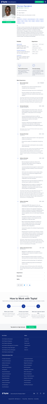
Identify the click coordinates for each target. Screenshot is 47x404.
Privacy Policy (24, 398)
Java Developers (5, 386)
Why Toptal (26, 339)
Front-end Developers (6, 360)
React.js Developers (28, 373)
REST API (37, 21)
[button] (31, 80)
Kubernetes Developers (28, 360)
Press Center (26, 343)
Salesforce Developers (28, 378)
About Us (26, 349)
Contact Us (26, 341)
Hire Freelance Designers (7, 341)
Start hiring (31, 327)
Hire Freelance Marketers (7, 343)
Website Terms (30, 398)
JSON (22, 21)
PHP (37, 19)
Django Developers (6, 376)
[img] (23, 7)
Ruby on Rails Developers (29, 376)
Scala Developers (27, 380)
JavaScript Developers (28, 358)
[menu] (45, 2)
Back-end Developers (31, 19)
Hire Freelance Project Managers (8, 347)
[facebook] (27, 285)
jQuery (42, 21)
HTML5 (26, 21)
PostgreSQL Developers (28, 369)
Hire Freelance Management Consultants (10, 345)
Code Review (19, 19)
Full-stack (24, 19)
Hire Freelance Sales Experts (7, 352)
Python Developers (27, 371)
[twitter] (24, 285)
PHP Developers (27, 367)
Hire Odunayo (8, 22)
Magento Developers (28, 363)
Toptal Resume (27, 345)
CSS (23, 22)
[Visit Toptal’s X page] (37, 393)
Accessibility (36, 398)
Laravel (18, 21)
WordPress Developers (28, 384)
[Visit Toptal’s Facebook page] (40, 393)
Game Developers (5, 380)
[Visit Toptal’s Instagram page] (44, 393)
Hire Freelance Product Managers (8, 349)
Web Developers (5, 365)
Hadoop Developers (6, 382)
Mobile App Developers (6, 367)
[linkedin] (29, 285)
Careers (26, 347)
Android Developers (6, 371)
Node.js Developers (28, 365)
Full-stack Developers (6, 358)
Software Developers (6, 363)
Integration (19, 22)
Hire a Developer (39, 1)
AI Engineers (4, 369)
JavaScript (41, 19)
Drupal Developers (5, 378)
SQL (29, 21)
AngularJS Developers (6, 373)
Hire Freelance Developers (7, 339)
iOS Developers (5, 384)
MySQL (33, 21)
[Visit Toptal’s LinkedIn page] (34, 393)
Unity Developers (27, 382)
